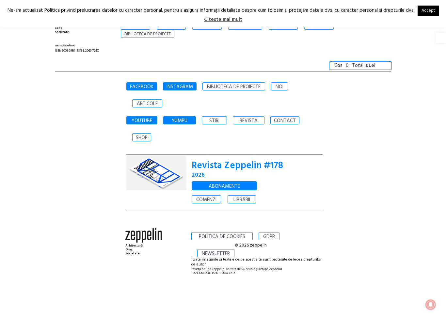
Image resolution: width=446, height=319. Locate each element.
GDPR (269, 237)
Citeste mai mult (223, 20)
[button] (441, 38)
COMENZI (206, 200)
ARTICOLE (147, 104)
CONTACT (285, 121)
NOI (279, 87)
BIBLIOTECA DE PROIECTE (234, 87)
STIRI (214, 121)
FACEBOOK (141, 87)
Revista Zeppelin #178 (237, 165)
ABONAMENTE (224, 186)
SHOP (142, 138)
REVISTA (249, 121)
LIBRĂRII (241, 200)
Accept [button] (428, 10)
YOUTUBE (142, 121)
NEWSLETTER (216, 254)
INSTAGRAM (180, 87)
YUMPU (179, 121)
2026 (198, 175)
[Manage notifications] (430, 304)
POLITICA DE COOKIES (222, 237)
